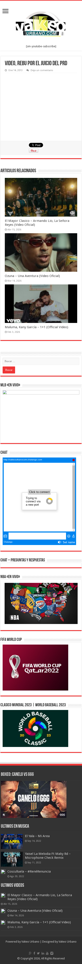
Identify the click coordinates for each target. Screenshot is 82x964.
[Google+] (30, 953)
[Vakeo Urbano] (41, 23)
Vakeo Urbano (68, 941)
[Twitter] (38, 953)
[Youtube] (47, 953)
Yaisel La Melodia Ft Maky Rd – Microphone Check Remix (48, 856)
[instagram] (52, 953)
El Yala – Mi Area (37, 836)
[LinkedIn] (43, 953)
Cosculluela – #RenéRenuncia (29, 871)
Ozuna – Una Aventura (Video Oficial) (32, 276)
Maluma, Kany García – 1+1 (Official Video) (36, 327)
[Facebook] (34, 953)
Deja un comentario (42, 70)
